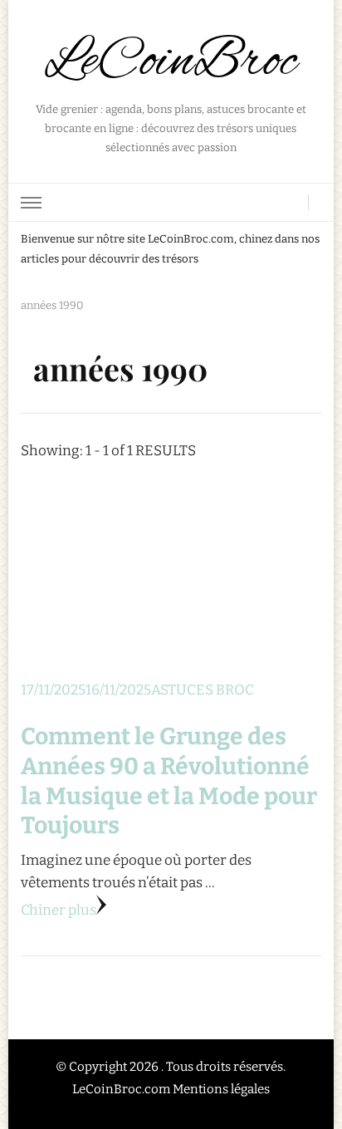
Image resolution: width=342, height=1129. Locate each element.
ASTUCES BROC (202, 690)
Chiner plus (58, 910)
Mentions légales (221, 1089)
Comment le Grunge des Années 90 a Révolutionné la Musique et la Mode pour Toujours (169, 781)
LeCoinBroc (171, 62)
